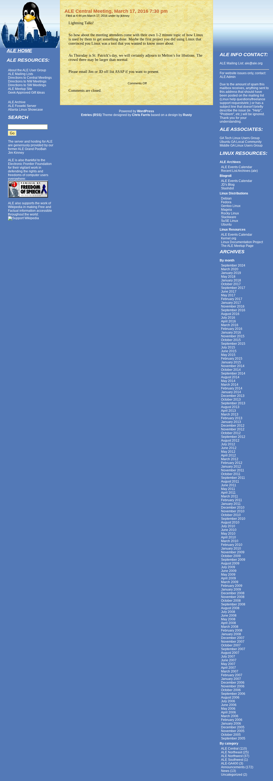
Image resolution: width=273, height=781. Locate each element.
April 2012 (228, 455)
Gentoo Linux (230, 206)
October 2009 (231, 556)
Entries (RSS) (91, 115)
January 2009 (231, 589)
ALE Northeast (231, 752)
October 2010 (231, 515)
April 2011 (228, 493)
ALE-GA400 (229, 763)
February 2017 (231, 299)
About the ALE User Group (27, 70)
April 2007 (228, 668)
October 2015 (231, 340)
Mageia (226, 209)
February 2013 (231, 418)
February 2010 (231, 545)
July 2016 (228, 317)
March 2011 (229, 496)
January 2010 (231, 548)
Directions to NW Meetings (27, 81)
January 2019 (231, 273)
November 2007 (232, 641)
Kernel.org (228, 238)
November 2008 (232, 597)
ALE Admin (228, 77)
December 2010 (232, 507)
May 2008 (228, 619)
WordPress (145, 111)
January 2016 (231, 332)
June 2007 (228, 660)
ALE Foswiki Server (22, 106)
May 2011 (228, 489)
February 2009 (231, 586)
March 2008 (229, 627)
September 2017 (233, 288)
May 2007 (228, 664)
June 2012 (228, 448)
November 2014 (232, 366)
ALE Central (230, 748)
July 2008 (228, 612)
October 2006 (231, 690)
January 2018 (231, 280)
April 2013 (228, 411)
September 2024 (233, 265)
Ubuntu (226, 224)
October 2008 (231, 601)
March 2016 (229, 325)
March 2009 (229, 582)
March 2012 (229, 459)
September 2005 (233, 738)
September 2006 (233, 694)
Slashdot (227, 188)
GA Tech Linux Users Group (240, 138)
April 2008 (228, 623)
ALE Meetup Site (20, 89)
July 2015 (228, 347)
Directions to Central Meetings (30, 78)
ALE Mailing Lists (20, 74)
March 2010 (229, 541)
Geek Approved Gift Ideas (26, 92)
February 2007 (231, 675)
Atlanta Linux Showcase (25, 109)
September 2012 (233, 437)
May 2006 (228, 709)
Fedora (226, 202)
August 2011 (230, 481)
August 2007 (230, 653)
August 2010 (230, 522)
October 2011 (230, 474)
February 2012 (231, 463)
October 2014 (231, 370)
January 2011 (231, 504)
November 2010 (232, 511)
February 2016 (231, 329)
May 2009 (228, 574)
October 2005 (231, 735)
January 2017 (231, 303)
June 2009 (228, 571)
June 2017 (228, 291)
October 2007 (231, 645)
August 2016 (230, 314)
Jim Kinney (16, 153)
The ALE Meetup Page (237, 246)
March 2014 (229, 385)
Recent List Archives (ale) (239, 171)
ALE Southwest (232, 760)
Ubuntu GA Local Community (241, 142)
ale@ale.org (254, 63)
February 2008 (231, 630)
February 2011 (231, 500)
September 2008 (233, 604)
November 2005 (232, 731)
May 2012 (228, 452)
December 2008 (232, 593)
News (225, 771)
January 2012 (231, 466)
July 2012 (228, 444)
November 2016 (232, 306)
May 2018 (228, 277)
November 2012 (232, 429)
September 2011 (233, 478)
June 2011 (228, 485)
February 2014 (231, 388)
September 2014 (233, 373)
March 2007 (229, 671)
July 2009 (228, 567)
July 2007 (228, 656)
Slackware (228, 217)
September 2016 (233, 310)
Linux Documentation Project (242, 242)
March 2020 (229, 269)
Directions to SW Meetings (27, 85)
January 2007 (231, 679)
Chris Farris (141, 115)
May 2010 (228, 533)
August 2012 (230, 440)
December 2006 (232, 682)
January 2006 (231, 723)
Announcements (233, 767)
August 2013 (230, 407)
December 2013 (232, 396)
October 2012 (231, 433)
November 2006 (232, 686)
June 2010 (228, 530)
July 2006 (228, 701)
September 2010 (233, 519)
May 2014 (228, 381)
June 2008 (228, 615)
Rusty (187, 115)
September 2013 (233, 403)
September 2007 (233, 649)
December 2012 (232, 425)
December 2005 (232, 727)
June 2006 (228, 705)
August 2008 (230, 608)
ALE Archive (17, 102)
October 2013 (231, 399)
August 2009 (230, 563)
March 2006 (229, 716)
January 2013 (231, 422)
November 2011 (232, 470)
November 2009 (232, 552)
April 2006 (228, 712)
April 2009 (228, 578)
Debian (226, 198)
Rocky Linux (230, 213)
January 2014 (231, 392)
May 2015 (228, 355)
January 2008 (231, 634)
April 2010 (228, 537)
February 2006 (231, 720)
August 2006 (230, 697)
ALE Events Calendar (236, 167)
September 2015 (233, 344)
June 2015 (228, 351)
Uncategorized (231, 774)
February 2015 (231, 358)
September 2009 (233, 560)
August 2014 (230, 377)
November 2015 (232, 336)
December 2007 (232, 638)
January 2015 (231, 362)
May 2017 (228, 295)
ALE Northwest (232, 756)
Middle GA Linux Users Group (241, 145)
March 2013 (229, 414)
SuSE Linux (229, 221)
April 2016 (228, 321)
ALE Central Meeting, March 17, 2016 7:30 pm (116, 11)
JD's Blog (228, 184)
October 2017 (231, 284)
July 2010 (228, 526)
